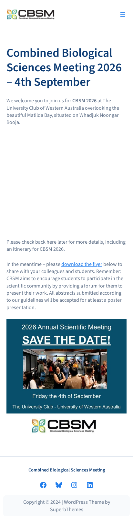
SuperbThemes (66, 509)
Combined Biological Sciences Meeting (66, 470)
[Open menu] (123, 14)
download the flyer (81, 264)
